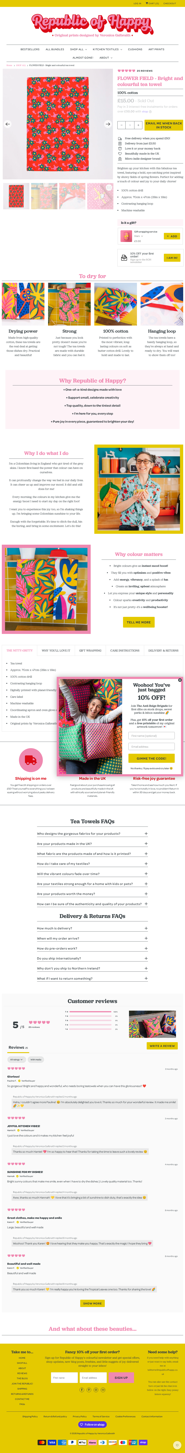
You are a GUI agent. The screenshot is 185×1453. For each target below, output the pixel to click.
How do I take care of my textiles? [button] (63, 864)
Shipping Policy (30, 1416)
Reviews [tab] (18, 1047)
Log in (137, 3)
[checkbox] (36, 1059)
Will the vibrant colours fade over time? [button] (68, 874)
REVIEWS (22, 1373)
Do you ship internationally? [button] (59, 958)
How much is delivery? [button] (54, 928)
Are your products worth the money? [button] (66, 894)
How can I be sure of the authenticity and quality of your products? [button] (89, 904)
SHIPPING (22, 1388)
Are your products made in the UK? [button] (64, 844)
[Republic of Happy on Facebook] (81, 1390)
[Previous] (8, 124)
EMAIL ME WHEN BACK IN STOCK (164, 125)
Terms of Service (100, 1416)
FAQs (22, 1404)
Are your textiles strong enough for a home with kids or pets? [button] (85, 884)
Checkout (170, 3)
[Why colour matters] (46, 589)
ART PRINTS (156, 49)
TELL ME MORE (139, 622)
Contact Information (151, 1416)
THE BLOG (22, 1378)
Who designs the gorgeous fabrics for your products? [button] (79, 833)
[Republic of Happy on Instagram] (96, 1390)
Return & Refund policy (55, 1416)
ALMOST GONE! (83, 57)
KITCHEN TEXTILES (106, 49)
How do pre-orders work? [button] (57, 948)
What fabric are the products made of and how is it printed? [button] (84, 854)
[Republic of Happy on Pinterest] (89, 1390)
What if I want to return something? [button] (65, 978)
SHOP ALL (77, 49)
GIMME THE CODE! (151, 758)
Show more (92, 1303)
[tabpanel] (92, 1183)
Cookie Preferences (125, 1416)
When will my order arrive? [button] (58, 938)
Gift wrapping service (145, 231)
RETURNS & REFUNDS (22, 1393)
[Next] (108, 124)
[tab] (19, 650)
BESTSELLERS (30, 49)
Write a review (162, 1046)
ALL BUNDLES (55, 49)
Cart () (153, 3)
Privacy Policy (80, 1416)
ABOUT (105, 57)
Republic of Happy (85, 1433)
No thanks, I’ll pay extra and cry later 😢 (152, 768)
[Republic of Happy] (93, 26)
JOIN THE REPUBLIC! (22, 1383)
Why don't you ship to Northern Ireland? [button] (68, 968)
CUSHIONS (135, 49)
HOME (22, 1357)
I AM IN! (172, 258)
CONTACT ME (22, 1398)
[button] (91, 1012)
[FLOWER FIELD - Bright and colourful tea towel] (58, 124)
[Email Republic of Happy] (103, 1390)
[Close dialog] (180, 680)
